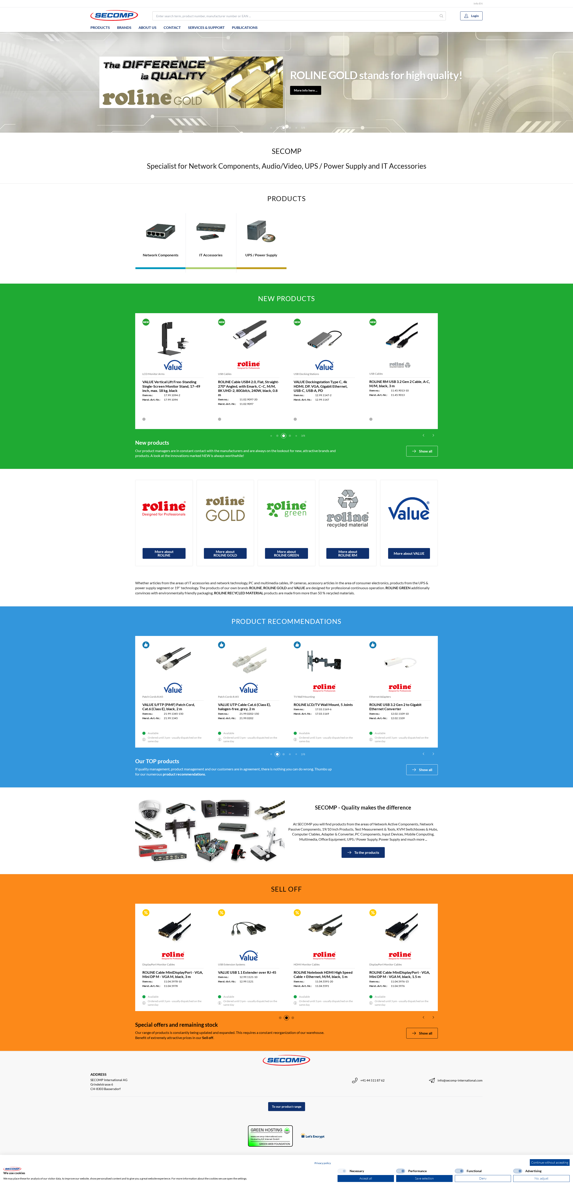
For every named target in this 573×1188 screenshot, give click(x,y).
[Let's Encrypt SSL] (312, 1136)
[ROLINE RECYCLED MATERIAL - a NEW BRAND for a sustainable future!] (347, 508)
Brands (124, 27)
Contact (172, 27)
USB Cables (224, 374)
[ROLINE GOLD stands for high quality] (225, 508)
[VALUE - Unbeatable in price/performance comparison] (409, 508)
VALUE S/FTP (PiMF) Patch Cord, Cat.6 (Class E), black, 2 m (168, 706)
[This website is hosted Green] (270, 1136)
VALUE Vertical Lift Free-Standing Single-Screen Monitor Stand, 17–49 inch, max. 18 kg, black (171, 386)
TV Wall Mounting (304, 696)
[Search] (441, 15)
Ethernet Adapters (380, 696)
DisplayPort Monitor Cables (269, 964)
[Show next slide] (433, 435)
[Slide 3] (271, 128)
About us (147, 27)
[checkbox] (342, 1171)
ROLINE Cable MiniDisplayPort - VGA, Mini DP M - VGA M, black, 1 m (283, 974)
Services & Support (206, 27)
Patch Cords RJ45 (152, 696)
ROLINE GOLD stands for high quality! (376, 75)
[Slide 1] (271, 436)
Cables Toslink (185, 964)
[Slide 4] (277, 128)
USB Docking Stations (306, 374)
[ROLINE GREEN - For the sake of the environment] (286, 508)
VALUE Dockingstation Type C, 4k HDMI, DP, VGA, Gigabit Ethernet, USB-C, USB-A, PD (321, 386)
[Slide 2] (277, 436)
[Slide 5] (283, 128)
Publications (245, 27)
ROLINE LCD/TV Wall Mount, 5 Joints (323, 704)
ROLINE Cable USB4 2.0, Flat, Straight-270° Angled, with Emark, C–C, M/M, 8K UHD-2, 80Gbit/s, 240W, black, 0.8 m (248, 388)
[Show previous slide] (423, 435)
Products (100, 27)
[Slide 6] (290, 128)
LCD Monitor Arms (153, 374)
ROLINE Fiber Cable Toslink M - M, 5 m (207, 972)
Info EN (478, 3)
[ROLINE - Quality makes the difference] (164, 508)
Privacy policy (322, 1163)
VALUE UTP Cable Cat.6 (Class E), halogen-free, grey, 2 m (244, 706)
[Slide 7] (296, 128)
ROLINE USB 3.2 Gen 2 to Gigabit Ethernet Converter (395, 706)
